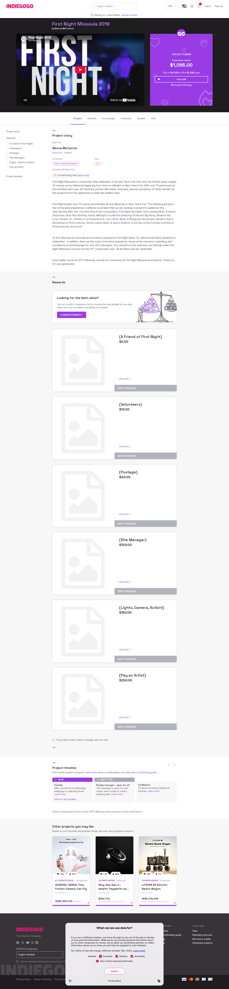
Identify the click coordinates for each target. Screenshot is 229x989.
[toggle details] (90, 905)
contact (68, 152)
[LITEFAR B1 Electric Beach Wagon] (158, 855)
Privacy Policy (23, 979)
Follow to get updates (65, 799)
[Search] (96, 6)
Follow (181, 79)
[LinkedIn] (37, 942)
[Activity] (199, 6)
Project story (13, 131)
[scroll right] (174, 764)
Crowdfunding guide (146, 772)
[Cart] (191, 6)
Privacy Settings (62, 979)
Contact (164, 931)
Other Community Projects (65, 164)
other (98, 164)
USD (170, 6)
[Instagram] (32, 942)
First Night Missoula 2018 (81, 24)
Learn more (60, 794)
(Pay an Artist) (16, 167)
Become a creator (202, 939)
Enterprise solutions (203, 943)
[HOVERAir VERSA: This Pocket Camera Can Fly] (71, 855)
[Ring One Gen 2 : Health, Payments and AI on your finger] (114, 855)
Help (128, 772)
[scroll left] (168, 764)
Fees (195, 931)
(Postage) (14, 153)
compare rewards (71, 315)
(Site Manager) (17, 157)
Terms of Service (42, 979)
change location (129, 15)
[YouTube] (27, 942)
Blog (162, 939)
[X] (22, 942)
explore (129, 831)
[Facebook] (17, 942)
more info (57, 152)
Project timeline (14, 176)
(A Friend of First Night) (21, 143)
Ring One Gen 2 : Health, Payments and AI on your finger (113, 888)
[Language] (184, 6)
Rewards (11, 138)
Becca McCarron (64, 28)
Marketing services (202, 935)
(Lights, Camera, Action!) (21, 162)
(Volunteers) (15, 148)
